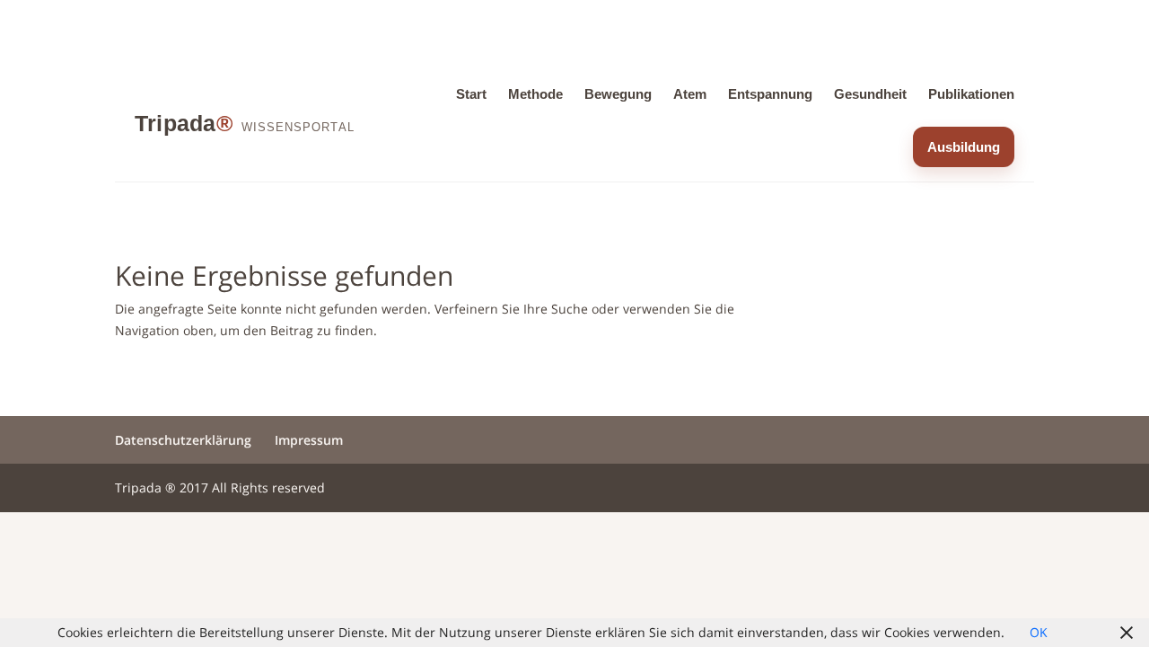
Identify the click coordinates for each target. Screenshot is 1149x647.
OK (1039, 632)
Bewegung (618, 94)
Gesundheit (870, 94)
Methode (535, 94)
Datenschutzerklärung (183, 439)
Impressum (309, 439)
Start (471, 94)
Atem (689, 94)
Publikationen (971, 94)
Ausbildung (963, 147)
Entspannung (770, 94)
